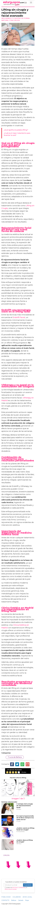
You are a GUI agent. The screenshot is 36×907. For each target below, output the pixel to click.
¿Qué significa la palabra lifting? (16, 130)
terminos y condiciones (18, 887)
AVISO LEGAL (27, 897)
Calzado (20, 900)
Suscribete (27, 885)
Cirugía (6, 855)
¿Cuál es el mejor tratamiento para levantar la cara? (17, 134)
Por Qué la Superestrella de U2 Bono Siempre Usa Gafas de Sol (25, 817)
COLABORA (17, 897)
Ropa (27, 900)
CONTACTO (5, 900)
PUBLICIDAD (6, 897)
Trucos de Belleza (15, 757)
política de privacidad (10, 889)
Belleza (13, 900)
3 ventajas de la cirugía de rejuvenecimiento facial (24, 805)
